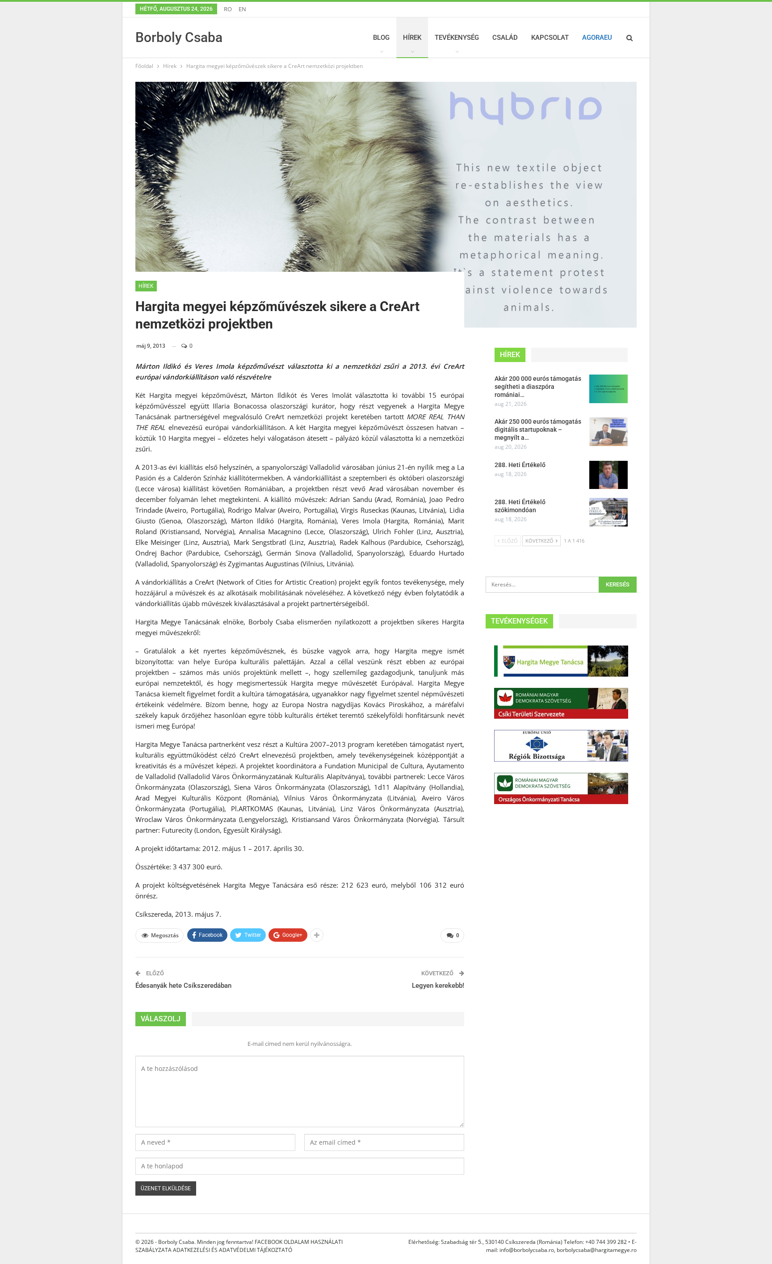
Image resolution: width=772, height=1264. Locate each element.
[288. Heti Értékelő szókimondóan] (608, 512)
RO (228, 9)
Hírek (412, 38)
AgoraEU (597, 38)
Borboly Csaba (178, 37)
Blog (381, 38)
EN (242, 9)
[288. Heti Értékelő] (608, 475)
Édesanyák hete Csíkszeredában (183, 986)
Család (505, 38)
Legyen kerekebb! (438, 986)
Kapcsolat (550, 38)
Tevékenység (457, 38)
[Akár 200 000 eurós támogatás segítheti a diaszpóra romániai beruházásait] (608, 389)
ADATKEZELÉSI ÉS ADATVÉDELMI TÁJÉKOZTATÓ (232, 1250)
